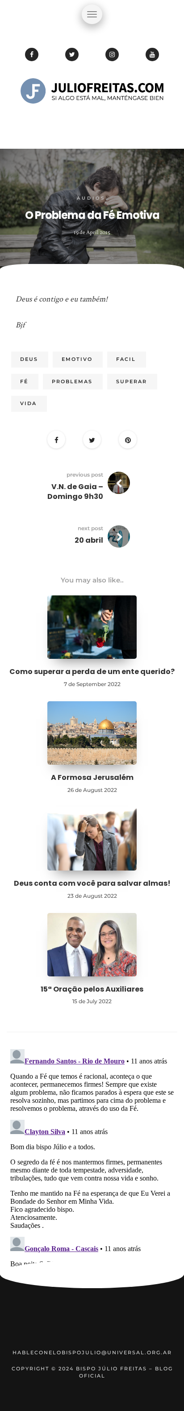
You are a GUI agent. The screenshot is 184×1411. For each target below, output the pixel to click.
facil (126, 359)
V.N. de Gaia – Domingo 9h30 (75, 491)
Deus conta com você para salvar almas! (92, 883)
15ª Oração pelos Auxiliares (92, 989)
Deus (29, 359)
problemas (72, 381)
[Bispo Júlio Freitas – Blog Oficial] (92, 118)
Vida (28, 403)
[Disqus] (92, 1157)
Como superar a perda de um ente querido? (92, 671)
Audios (91, 198)
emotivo (77, 359)
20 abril (89, 540)
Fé (24, 381)
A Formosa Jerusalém (92, 777)
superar (131, 381)
